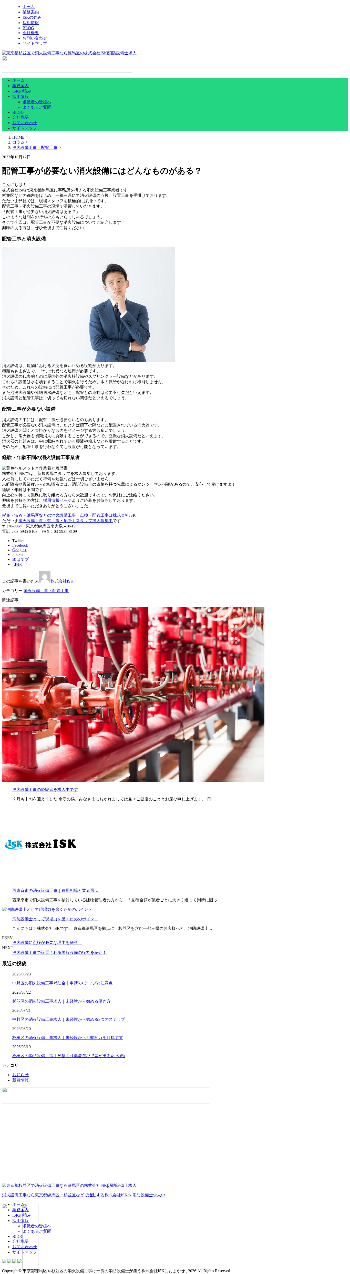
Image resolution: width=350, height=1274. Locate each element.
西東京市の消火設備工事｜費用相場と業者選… (55, 890)
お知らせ (20, 1075)
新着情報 (20, 1080)
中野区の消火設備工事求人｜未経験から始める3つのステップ (68, 1019)
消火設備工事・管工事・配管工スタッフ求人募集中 (65, 520)
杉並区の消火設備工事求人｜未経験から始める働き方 (61, 1001)
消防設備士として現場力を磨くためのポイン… (55, 919)
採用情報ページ (57, 500)
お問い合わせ (35, 38)
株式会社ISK (62, 581)
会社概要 (31, 32)
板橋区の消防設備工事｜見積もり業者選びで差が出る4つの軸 (68, 1056)
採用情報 (31, 23)
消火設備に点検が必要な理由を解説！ (47, 942)
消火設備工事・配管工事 (34, 147)
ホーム (29, 6)
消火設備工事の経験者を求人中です (45, 789)
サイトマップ (35, 43)
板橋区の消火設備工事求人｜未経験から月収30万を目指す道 (67, 1037)
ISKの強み (32, 17)
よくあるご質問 (37, 107)
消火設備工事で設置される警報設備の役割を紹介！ (59, 952)
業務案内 (31, 12)
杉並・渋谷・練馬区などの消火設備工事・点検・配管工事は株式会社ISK (69, 515)
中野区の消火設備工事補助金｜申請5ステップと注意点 (62, 983)
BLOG (28, 28)
